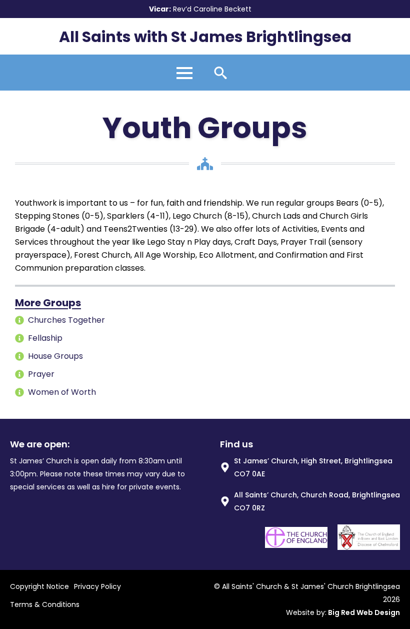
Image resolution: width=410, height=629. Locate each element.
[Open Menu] (184, 69)
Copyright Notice (39, 586)
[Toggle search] (221, 73)
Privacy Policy (97, 586)
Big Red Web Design (364, 612)
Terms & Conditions (45, 604)
